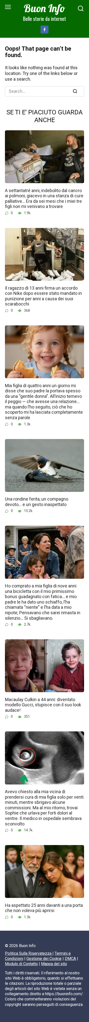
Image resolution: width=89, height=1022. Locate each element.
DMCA (70, 958)
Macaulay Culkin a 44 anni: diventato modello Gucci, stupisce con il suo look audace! (43, 705)
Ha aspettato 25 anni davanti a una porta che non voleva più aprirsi (44, 907)
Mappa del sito (54, 963)
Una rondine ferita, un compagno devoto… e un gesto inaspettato (36, 501)
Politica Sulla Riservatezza (28, 953)
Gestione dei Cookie (44, 958)
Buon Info (44, 8)
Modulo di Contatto (21, 963)
